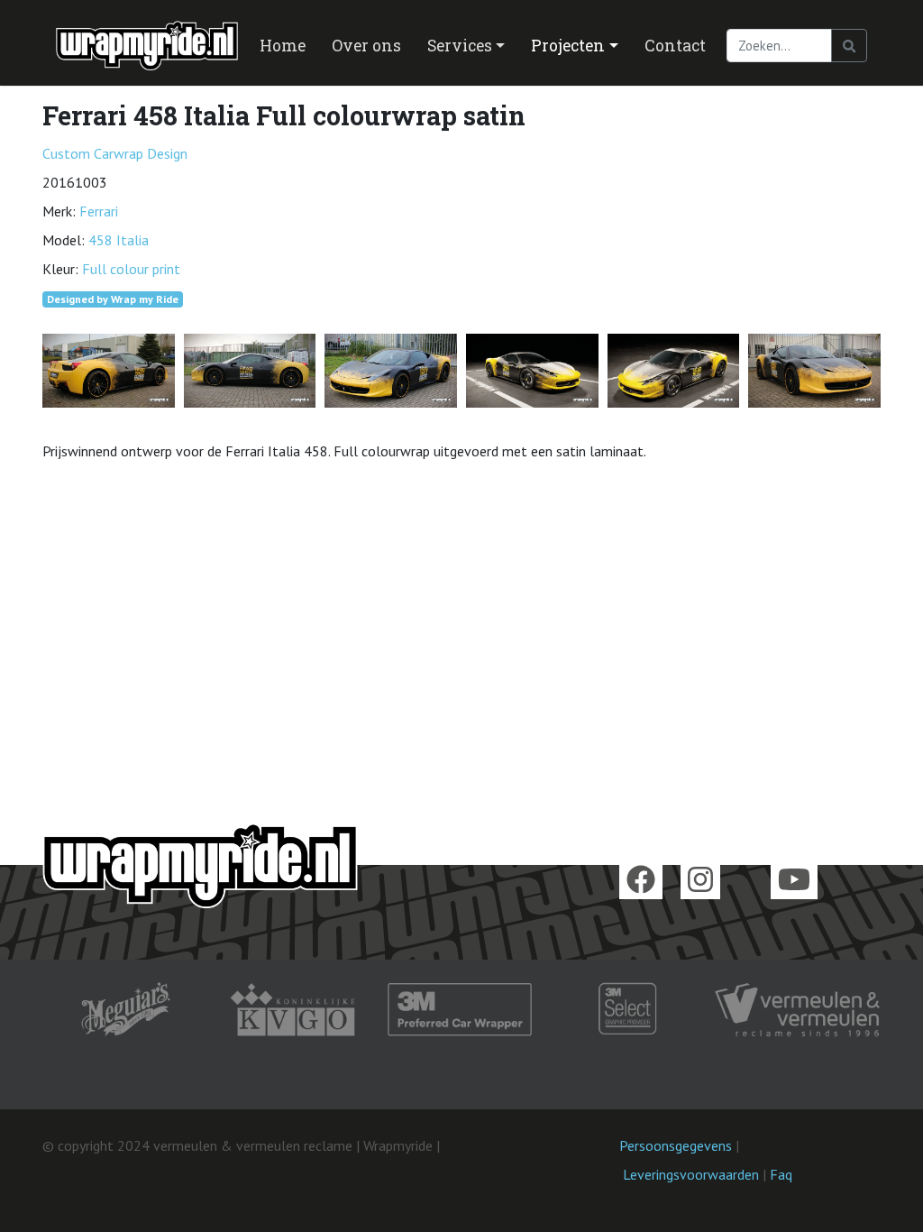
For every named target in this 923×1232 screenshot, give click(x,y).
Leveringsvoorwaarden (691, 1174)
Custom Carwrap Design (114, 153)
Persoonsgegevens (675, 1145)
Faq (781, 1174)
